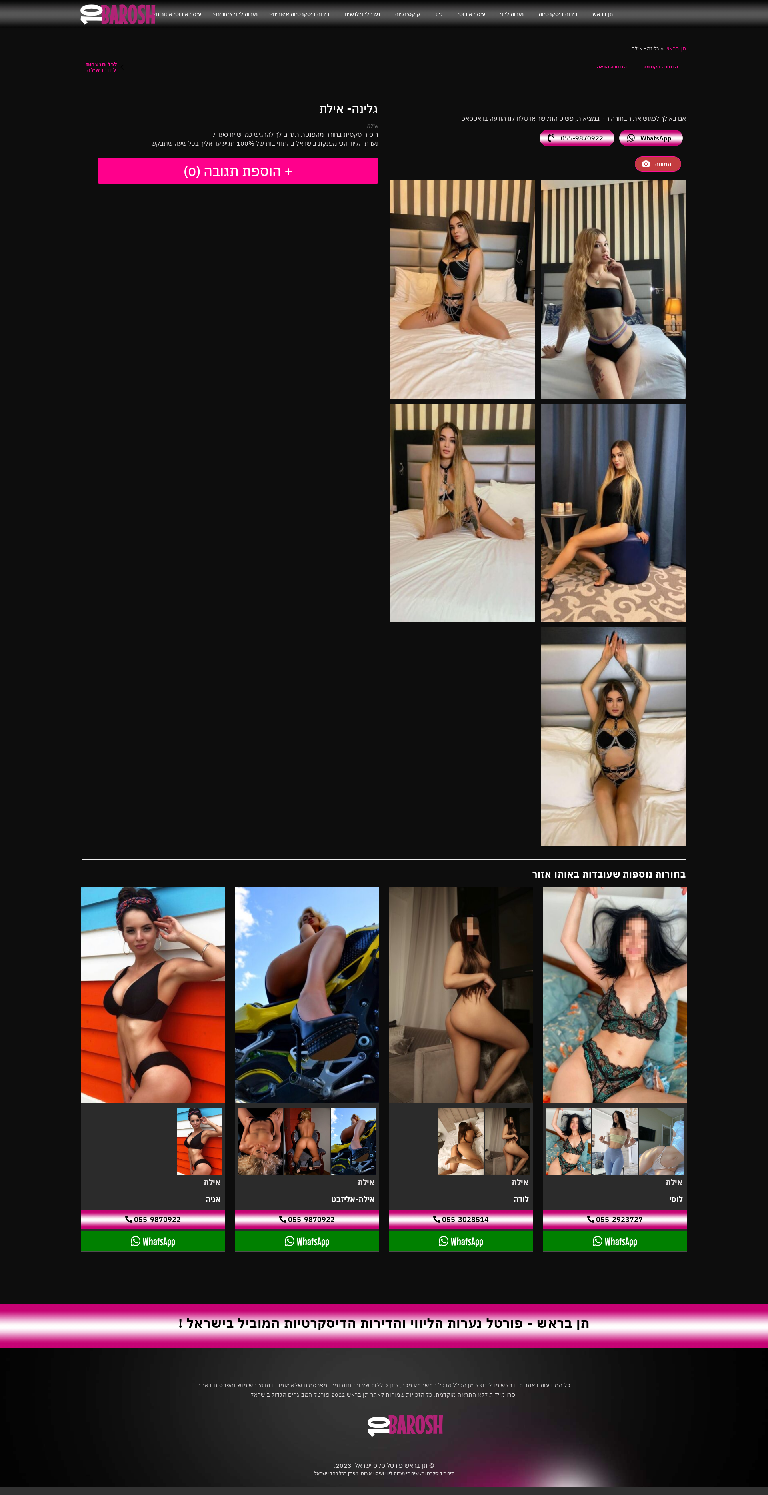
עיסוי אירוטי (471, 14)
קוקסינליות (407, 14)
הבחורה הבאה (612, 67)
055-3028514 (464, 1219)
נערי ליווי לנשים (362, 14)
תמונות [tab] (663, 164)
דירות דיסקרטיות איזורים (301, 14)
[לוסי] (615, 995)
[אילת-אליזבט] (307, 995)
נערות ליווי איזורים (237, 14)
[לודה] (461, 995)
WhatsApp (656, 138)
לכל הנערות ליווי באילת (101, 67)
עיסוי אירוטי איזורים (178, 14)
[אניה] (153, 995)
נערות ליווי (512, 14)
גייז (439, 14)
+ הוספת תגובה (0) (238, 171)
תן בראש (602, 14)
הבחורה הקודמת (660, 67)
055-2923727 (618, 1219)
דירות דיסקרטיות (558, 14)
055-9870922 (582, 138)
